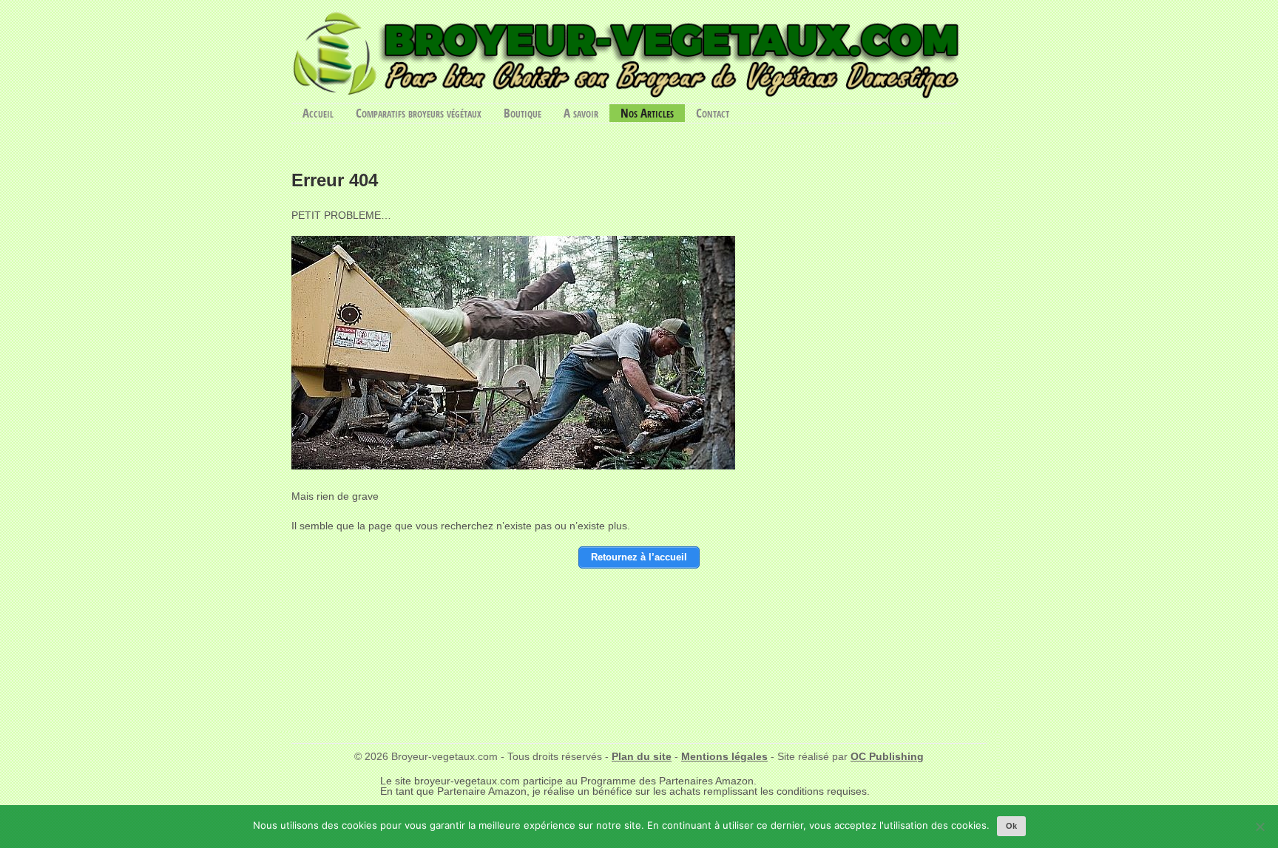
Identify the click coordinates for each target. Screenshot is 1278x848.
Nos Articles (647, 112)
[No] (1259, 826)
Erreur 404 (334, 180)
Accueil (318, 112)
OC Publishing (887, 756)
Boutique (522, 112)
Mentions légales (724, 756)
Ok (1011, 825)
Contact (712, 112)
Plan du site (642, 756)
